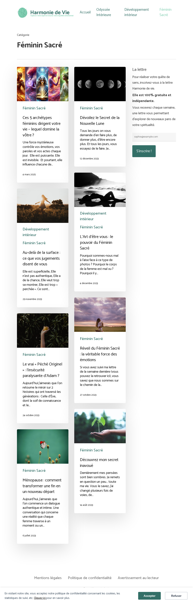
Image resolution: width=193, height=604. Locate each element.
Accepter (149, 595)
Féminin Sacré (34, 108)
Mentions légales (48, 578)
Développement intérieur (93, 216)
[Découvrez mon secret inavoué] (100, 461)
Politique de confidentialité (90, 578)
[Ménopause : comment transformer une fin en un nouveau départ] (42, 486)
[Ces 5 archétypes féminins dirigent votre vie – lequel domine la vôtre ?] (42, 125)
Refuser (176, 595)
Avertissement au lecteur (138, 578)
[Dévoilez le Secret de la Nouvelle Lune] (100, 117)
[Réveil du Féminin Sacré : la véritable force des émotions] (100, 350)
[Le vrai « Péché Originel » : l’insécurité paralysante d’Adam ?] (42, 368)
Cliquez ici (40, 598)
